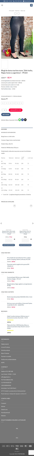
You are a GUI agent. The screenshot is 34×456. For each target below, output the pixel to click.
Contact (17, 451)
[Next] (30, 37)
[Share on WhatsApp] (19, 119)
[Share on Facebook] (22, 119)
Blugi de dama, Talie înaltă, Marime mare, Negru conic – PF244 (8, 233)
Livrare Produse (5, 347)
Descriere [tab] (4, 129)
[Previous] (3, 37)
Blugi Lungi (23, 10)
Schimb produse (5, 350)
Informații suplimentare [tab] (8, 132)
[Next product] (15, 13)
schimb (7, 86)
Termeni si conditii (6, 356)
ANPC (3, 362)
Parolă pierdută (5, 412)
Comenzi (3, 403)
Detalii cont (4, 409)
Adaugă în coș (15, 110)
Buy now (6, 114)
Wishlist (3, 415)
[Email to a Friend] (25, 119)
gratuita (7, 80)
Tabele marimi (5, 344)
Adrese (3, 406)
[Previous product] (18, 13)
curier (9, 82)
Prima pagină (11, 10)
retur (11, 86)
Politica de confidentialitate (8, 359)
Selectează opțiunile (8, 245)
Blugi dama (17, 10)
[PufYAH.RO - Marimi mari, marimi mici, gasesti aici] (17, 5)
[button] (2, 5)
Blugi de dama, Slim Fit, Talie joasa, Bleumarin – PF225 (25, 233)
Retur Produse (5, 353)
